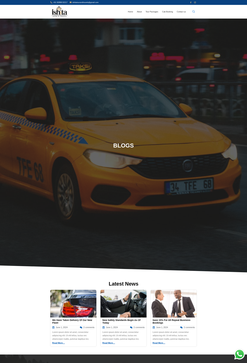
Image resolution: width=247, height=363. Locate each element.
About (139, 12)
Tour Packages (152, 12)
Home (130, 12)
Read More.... (58, 343)
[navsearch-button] (193, 11)
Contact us (181, 12)
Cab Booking (167, 12)
